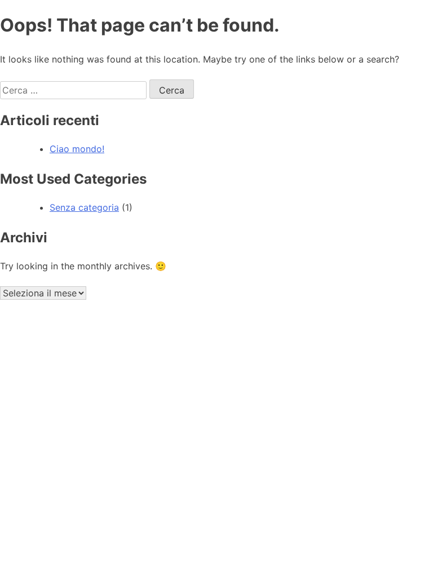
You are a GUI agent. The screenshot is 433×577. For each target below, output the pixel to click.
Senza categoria (84, 207)
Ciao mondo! (77, 148)
